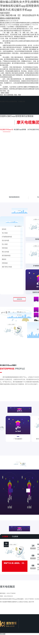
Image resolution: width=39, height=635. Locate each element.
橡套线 (4, 259)
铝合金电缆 (5, 240)
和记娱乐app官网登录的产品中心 (20, 130)
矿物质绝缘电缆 (7, 236)
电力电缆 (5, 233)
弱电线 (4, 229)
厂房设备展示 (18, 439)
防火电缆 (5, 244)
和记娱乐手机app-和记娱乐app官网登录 (6, 130)
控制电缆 (5, 263)
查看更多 (19, 299)
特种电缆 (5, 248)
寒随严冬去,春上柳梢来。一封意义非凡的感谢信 (15, 563)
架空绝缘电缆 (6, 255)
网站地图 (2, 634)
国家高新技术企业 (13, 341)
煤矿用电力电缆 (7, 267)
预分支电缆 (5, 252)
